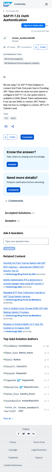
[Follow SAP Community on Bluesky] (23, 434)
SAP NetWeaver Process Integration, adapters (21, 63)
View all (7, 418)
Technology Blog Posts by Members (23, 300)
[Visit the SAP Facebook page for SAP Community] (18, 434)
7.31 (6, 118)
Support (39, 457)
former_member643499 (23, 38)
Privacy (13, 442)
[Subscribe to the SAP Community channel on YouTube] (28, 434)
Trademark (13, 457)
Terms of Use (39, 442)
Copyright (13, 450)
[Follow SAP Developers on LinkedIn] (33, 434)
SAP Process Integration (13, 59)
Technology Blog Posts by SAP (20, 274)
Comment (27, 137)
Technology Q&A (12, 11)
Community (19, 4)
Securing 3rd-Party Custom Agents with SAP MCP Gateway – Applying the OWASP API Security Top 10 (24, 267)
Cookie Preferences (13, 465)
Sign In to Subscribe (33, 25)
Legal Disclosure (38, 450)
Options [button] (47, 26)
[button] (36, 47)
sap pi (13, 118)
